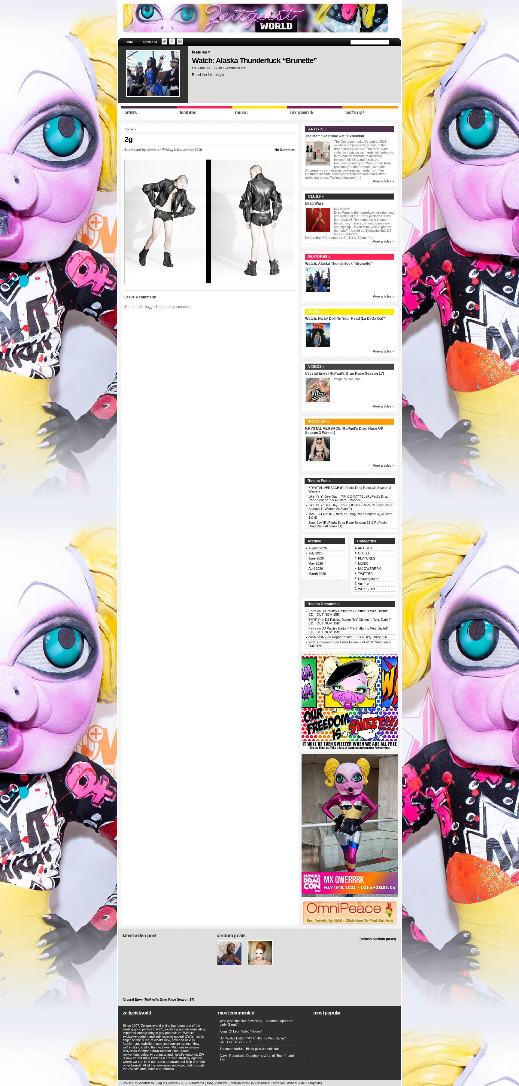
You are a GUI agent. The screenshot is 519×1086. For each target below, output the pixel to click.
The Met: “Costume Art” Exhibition (334, 136)
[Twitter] (164, 41)
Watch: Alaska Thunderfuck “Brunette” (254, 60)
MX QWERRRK (369, 568)
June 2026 (316, 558)
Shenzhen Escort (267, 1082)
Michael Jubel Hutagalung (305, 1082)
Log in (160, 1082)
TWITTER (365, 573)
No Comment (285, 149)
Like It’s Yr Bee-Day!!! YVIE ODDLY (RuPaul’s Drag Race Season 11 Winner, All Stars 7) (350, 507)
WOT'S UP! (366, 589)
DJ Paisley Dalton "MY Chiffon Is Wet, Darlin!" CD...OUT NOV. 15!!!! (253, 1040)
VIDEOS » (316, 367)
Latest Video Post (139, 935)
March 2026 (317, 573)
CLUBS (363, 553)
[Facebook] (172, 41)
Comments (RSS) (201, 1082)
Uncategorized (368, 579)
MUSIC (363, 563)
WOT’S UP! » (319, 421)
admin (151, 149)
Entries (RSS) (177, 1082)
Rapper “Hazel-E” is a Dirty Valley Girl (359, 637)
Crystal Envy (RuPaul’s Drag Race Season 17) (344, 373)
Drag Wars (314, 203)
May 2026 (315, 563)
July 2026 (315, 553)
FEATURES (366, 558)
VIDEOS (364, 584)
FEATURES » (201, 52)
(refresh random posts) (378, 939)
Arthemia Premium (228, 1082)
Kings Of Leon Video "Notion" (241, 1031)
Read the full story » (208, 75)
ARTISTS (365, 548)
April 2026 (315, 568)
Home (130, 42)
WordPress (146, 1082)
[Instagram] (180, 41)
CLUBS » (316, 196)
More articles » (383, 181)
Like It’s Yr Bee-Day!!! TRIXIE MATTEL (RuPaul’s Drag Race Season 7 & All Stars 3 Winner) (348, 498)
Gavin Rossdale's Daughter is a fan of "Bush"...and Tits (257, 1057)
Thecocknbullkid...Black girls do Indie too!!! (250, 1049)
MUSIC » (315, 312)
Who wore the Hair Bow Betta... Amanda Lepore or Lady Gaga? (256, 1022)
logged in (153, 307)
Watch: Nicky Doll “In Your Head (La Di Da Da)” (345, 318)
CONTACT (150, 42)
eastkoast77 (317, 637)
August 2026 (317, 548)
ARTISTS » (317, 129)
